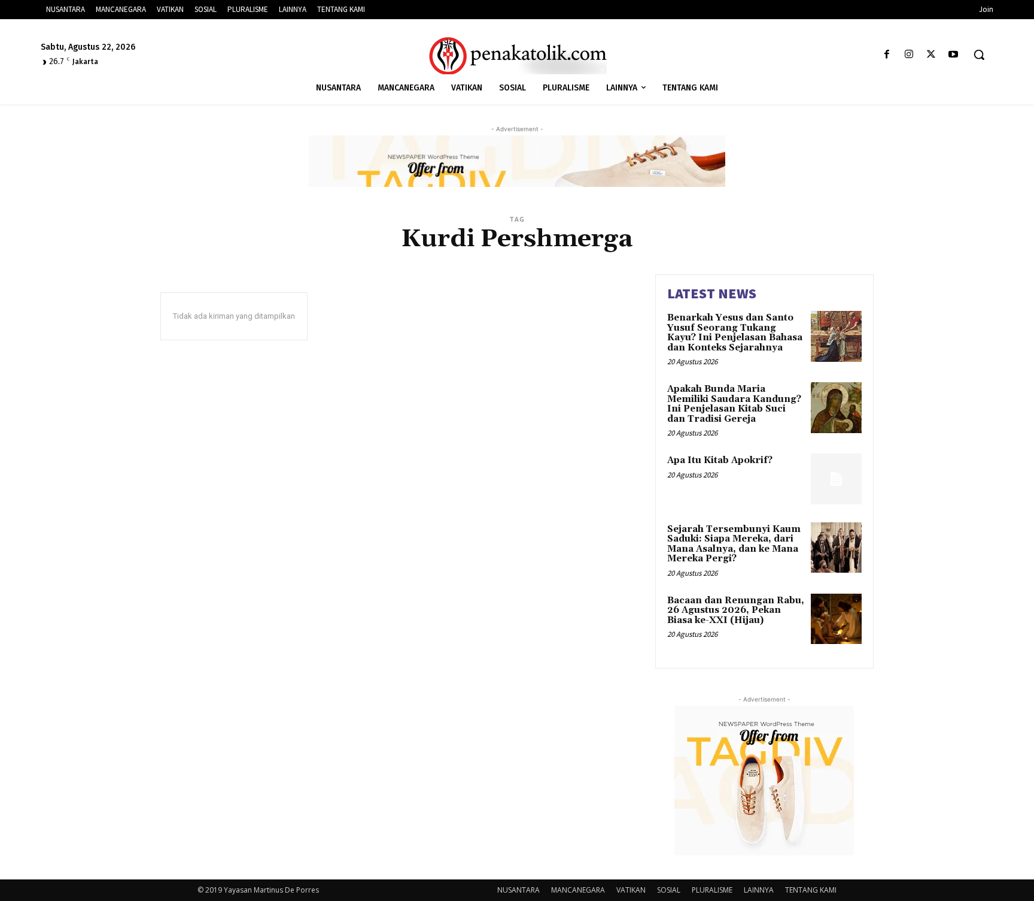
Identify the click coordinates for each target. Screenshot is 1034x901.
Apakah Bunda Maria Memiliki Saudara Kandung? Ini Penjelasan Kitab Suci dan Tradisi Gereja (734, 404)
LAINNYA (759, 890)
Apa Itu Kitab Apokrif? (720, 460)
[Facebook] (886, 55)
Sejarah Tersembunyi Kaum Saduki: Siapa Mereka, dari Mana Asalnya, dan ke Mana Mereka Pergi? (734, 544)
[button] (979, 54)
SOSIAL (668, 890)
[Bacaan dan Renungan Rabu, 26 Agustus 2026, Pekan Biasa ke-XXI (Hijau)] (836, 619)
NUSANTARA (518, 890)
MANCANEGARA (578, 890)
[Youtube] (953, 55)
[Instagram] (909, 55)
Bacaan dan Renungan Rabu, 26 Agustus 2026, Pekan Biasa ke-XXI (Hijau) (735, 610)
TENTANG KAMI (811, 890)
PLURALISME (712, 890)
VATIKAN (631, 890)
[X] (931, 55)
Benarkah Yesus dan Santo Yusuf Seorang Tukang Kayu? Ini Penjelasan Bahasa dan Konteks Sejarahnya (734, 332)
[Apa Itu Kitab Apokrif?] (836, 478)
